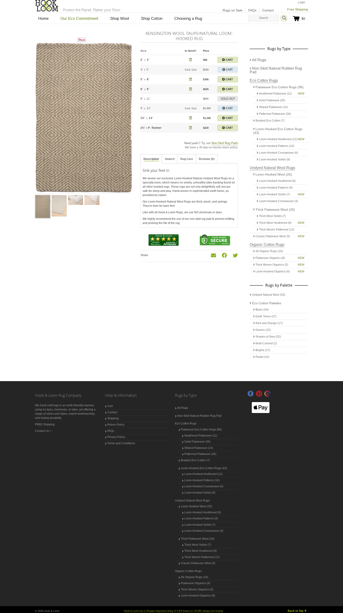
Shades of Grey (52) (268, 336)
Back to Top (295, 611)
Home (43, 18)
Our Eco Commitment (79, 18)
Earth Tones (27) (266, 316)
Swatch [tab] (170, 159)
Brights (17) (263, 350)
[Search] (283, 18)
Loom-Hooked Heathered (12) (278, 139)
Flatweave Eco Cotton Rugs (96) (280, 87)
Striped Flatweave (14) (273, 107)
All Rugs (259, 60)
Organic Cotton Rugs (267, 245)
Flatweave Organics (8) (270, 258)
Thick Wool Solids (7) (272, 216)
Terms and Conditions (121, 443)
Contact (268, 10)
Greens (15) (263, 330)
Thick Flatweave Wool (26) (275, 209)
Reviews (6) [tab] (206, 159)
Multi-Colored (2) (266, 343)
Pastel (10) (262, 357)
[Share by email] (213, 255)
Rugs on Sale (232, 10)
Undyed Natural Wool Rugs (272, 168)
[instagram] (267, 394)
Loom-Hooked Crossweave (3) (278, 201)
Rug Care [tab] (186, 159)
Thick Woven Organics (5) (272, 264)
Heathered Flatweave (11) (275, 93)
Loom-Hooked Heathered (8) (277, 181)
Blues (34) (262, 309)
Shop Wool (119, 18)
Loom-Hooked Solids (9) (274, 159)
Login (301, 2)
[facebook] (251, 394)
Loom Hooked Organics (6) (273, 271)
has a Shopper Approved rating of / (173, 611)
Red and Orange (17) (269, 323)
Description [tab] (151, 159)
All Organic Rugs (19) (269, 251)
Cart (110, 406)
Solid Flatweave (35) (272, 100)
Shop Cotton (151, 18)
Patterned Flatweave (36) (275, 113)
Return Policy (115, 424)
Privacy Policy (116, 437)
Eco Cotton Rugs (264, 80)
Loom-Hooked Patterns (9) (276, 187)
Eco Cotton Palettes (266, 303)
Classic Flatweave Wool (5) (273, 236)
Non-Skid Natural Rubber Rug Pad (276, 70)
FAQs (252, 10)
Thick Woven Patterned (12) (276, 229)
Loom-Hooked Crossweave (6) (278, 152)
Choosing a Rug (188, 18)
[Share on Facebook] (224, 255)
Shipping (113, 418)
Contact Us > (43, 431)
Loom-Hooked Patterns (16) (276, 146)
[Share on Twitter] (235, 255)
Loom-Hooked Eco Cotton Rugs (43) (277, 131)
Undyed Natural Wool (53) (268, 294)
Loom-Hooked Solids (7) (274, 194)
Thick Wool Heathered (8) (275, 222)
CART (229, 60)
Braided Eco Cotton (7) (270, 120)
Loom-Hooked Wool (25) (274, 174)
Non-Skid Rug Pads (224, 143)
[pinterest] (259, 394)
